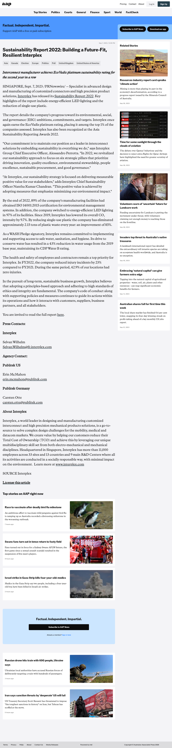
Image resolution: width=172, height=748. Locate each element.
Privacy (13, 745)
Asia (6, 63)
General (81, 12)
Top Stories (40, 12)
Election (25, 63)
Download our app (158, 29)
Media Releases (52, 745)
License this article (16, 482)
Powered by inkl (86, 745)
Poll (53, 63)
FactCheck (132, 12)
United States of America (88, 63)
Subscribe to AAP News (132, 29)
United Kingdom (66, 63)
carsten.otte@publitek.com (23, 402)
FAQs (21, 745)
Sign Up (163, 4)
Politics (55, 12)
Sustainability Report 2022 (73, 96)
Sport (107, 12)
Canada (14, 63)
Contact (132, 4)
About (141, 4)
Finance (94, 12)
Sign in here (66, 635)
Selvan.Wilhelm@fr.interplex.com (27, 347)
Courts (68, 12)
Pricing (123, 4)
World (118, 12)
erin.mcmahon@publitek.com (25, 379)
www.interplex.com (70, 464)
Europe (35, 63)
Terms (5, 745)
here (60, 314)
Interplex (24, 96)
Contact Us (39, 745)
